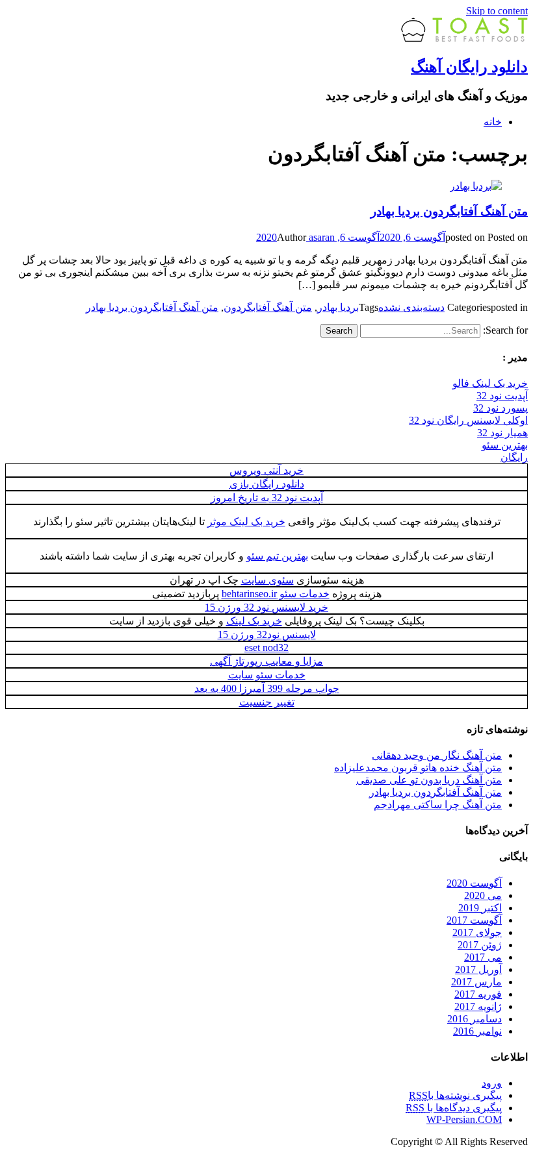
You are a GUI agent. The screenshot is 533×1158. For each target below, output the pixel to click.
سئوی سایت (267, 579)
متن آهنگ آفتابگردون (268, 307)
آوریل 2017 (478, 969)
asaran (320, 237)
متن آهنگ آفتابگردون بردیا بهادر (449, 211)
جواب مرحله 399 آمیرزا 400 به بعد (266, 688)
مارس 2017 (476, 981)
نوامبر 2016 (477, 1031)
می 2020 (483, 895)
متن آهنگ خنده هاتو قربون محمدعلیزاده (418, 767)
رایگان (514, 457)
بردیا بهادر (338, 307)
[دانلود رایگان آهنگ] (464, 38)
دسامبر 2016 (474, 1018)
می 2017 (483, 957)
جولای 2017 (477, 932)
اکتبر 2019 (480, 907)
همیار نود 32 (502, 432)
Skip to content (497, 10)
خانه (493, 121)
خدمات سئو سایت (267, 674)
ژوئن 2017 (480, 944)
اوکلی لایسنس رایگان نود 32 (468, 420)
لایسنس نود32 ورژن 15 (267, 634)
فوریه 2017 (478, 994)
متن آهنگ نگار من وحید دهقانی (437, 755)
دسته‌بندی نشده (411, 307)
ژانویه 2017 (478, 1006)
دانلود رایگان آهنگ (469, 66)
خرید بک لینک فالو (490, 383)
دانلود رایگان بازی (266, 483)
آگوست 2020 (474, 883)
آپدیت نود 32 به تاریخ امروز (267, 497)
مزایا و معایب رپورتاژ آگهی (266, 661)
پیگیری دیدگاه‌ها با (454, 1107)
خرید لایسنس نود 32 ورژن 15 (266, 607)
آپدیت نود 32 (502, 395)
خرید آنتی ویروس (266, 470)
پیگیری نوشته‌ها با (455, 1095)
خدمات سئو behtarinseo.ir (276, 593)
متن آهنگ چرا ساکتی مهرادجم (438, 804)
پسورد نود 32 (500, 407)
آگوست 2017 (474, 920)
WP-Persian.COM (464, 1119)
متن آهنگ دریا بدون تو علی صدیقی (429, 779)
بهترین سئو (505, 444)
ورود (492, 1083)
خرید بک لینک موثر (246, 521)
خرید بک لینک (254, 620)
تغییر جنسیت (266, 702)
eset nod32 (266, 647)
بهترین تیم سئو (277, 555)
